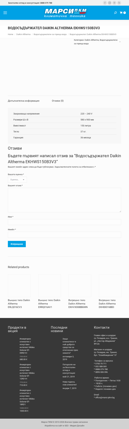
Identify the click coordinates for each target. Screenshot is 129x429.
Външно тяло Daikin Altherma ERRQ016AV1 (49, 304)
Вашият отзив (15, 185)
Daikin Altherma (92, 40)
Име (10, 217)
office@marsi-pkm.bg (105, 397)
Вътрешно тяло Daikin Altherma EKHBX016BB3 (107, 304)
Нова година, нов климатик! (70, 383)
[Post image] (55, 342)
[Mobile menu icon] (5, 13)
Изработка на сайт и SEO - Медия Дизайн (64, 425)
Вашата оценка (16, 174)
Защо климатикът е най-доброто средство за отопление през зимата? (70, 346)
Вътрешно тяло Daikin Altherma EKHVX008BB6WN (78, 304)
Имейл (12, 229)
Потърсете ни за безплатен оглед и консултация (69, 368)
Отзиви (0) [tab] (58, 100)
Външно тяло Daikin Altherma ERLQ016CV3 (19, 304)
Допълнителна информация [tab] (23, 100)
